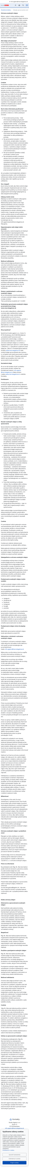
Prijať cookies (14, 1163)
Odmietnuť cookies (14, 1159)
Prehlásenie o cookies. (9, 1150)
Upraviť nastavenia (14, 1155)
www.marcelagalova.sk (13, 350)
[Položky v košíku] (19, 5)
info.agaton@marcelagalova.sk (14, 649)
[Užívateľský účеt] (15, 5)
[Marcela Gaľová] (5, 5)
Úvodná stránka (6, 10)
